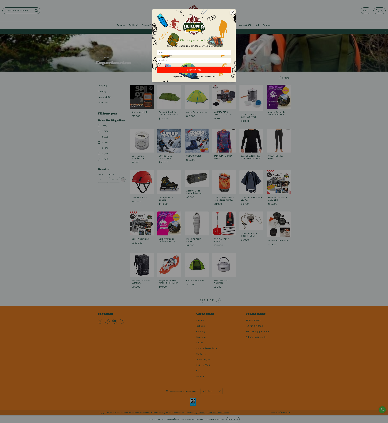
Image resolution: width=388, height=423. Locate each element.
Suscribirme (194, 69)
